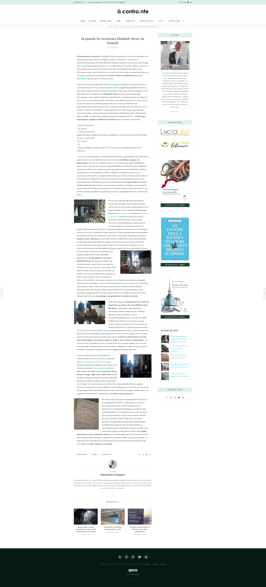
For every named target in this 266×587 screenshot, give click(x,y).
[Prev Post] (1, 293)
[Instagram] (133, 557)
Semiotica (130, 21)
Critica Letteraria (123, 213)
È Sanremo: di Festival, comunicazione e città (112, 528)
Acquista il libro (175, 205)
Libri (118, 21)
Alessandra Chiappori (112, 474)
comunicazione (81, 454)
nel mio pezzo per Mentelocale (93, 362)
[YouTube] (139, 557)
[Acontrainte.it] (133, 11)
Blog (161, 21)
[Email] (63, 73)
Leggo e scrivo (147, 21)
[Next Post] (264, 293)
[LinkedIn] (63, 68)
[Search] (184, 21)
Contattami (174, 21)
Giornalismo (105, 21)
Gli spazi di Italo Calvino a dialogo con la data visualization (139, 529)
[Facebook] (63, 57)
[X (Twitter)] (126, 557)
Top (133, 579)
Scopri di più (175, 111)
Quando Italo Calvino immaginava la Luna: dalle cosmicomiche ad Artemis (85, 529)
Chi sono (92, 21)
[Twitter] (63, 63)
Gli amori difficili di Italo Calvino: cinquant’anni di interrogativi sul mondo (178, 339)
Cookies (155, 564)
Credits (163, 564)
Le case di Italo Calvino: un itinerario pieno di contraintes (179, 348)
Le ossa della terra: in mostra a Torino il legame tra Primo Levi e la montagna (111, 2)
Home (82, 21)
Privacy (147, 564)
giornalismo (106, 454)
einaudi (94, 454)
